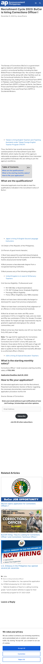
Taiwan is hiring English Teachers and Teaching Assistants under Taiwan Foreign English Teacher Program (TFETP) (23, 142)
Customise (21, 654)
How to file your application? (13, 175)
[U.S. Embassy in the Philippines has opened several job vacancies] (21, 551)
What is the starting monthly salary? (16, 173)
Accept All (21, 648)
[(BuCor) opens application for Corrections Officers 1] (21, 489)
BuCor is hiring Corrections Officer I (13, 579)
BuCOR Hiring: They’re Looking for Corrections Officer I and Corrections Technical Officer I (20, 536)
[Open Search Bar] (40, 3)
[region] (21, 646)
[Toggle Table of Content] (27, 167)
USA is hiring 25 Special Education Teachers (22, 356)
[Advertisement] (21, 42)
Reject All (21, 659)
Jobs (5, 576)
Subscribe (21, 416)
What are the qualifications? (13, 170)
